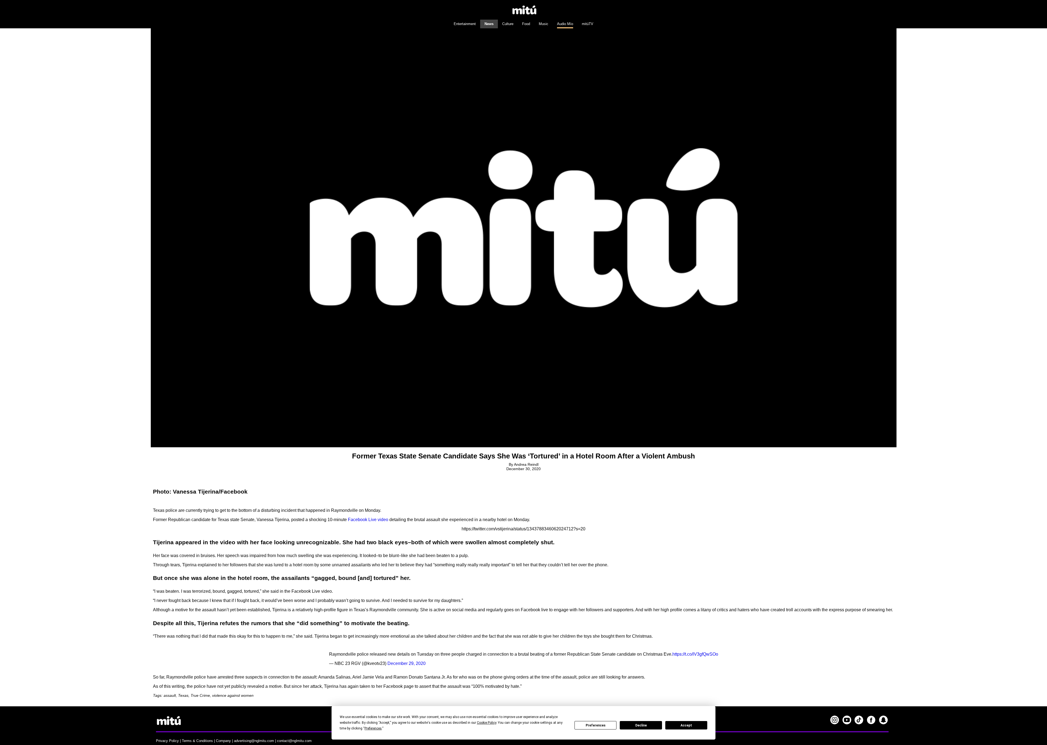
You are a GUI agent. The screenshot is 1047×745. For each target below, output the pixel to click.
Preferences (596, 725)
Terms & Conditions (197, 741)
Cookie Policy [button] (486, 723)
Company (223, 741)
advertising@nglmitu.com (254, 741)
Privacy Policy (167, 741)
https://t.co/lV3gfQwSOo (695, 654)
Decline (641, 725)
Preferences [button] (373, 728)
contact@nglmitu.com (294, 741)
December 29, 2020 (406, 663)
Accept (686, 725)
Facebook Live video (368, 519)
